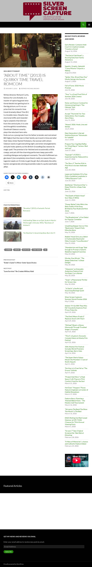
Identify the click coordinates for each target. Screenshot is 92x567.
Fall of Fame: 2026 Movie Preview (16, 519)
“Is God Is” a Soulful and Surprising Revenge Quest (74, 289)
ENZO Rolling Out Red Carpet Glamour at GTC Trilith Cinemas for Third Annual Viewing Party (76, 421)
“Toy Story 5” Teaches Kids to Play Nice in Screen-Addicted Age (76, 165)
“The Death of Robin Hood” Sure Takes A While (75, 197)
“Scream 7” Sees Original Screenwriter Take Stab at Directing (74, 433)
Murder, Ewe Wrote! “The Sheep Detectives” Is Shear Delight (74, 260)
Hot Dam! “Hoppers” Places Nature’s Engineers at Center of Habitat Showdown (76, 390)
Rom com (26, 249)
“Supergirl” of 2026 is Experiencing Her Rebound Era (76, 156)
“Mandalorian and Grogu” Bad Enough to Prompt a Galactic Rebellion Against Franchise (76, 249)
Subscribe (8, 552)
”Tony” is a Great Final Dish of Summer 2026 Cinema (76, 95)
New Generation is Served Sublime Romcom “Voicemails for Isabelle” (76, 135)
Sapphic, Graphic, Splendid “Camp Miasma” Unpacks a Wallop (75, 68)
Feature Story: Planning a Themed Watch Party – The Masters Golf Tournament (75, 400)
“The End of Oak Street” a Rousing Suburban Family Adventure (74, 57)
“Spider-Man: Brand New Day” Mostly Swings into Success (76, 78)
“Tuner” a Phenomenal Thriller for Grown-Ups (76, 281)
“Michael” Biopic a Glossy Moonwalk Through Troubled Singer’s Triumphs (76, 327)
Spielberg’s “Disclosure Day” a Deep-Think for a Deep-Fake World (76, 187)
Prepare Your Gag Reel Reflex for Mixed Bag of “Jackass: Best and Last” (76, 146)
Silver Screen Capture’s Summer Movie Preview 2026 (76, 298)
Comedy (8, 249)
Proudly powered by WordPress (14, 564)
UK (45, 249)
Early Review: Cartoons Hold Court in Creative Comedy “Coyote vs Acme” (75, 47)
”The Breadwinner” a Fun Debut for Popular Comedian (76, 218)
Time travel (37, 249)
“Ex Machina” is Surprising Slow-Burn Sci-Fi (39, 233)
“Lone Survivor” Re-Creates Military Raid (19, 270)
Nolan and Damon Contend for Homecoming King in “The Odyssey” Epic (76, 105)
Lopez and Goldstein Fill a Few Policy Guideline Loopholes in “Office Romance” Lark (76, 176)
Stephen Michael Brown (30, 88)
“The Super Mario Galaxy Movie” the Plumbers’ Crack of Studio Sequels (76, 359)
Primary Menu (89, 25)
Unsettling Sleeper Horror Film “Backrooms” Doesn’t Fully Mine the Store (76, 228)
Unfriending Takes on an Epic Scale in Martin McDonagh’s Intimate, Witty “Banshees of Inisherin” (39, 222)
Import (17, 249)
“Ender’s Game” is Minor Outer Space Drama (20, 261)
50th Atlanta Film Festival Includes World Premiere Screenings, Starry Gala (74, 349)
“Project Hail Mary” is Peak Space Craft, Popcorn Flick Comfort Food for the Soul (75, 379)
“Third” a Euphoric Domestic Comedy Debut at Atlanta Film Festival (76, 338)
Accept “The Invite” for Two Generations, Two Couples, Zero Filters (75, 116)
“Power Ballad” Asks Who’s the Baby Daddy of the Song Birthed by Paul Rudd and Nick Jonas (76, 207)
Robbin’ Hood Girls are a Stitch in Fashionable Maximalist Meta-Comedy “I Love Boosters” (76, 239)
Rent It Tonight (14, 71)
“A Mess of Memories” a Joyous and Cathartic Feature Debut (76, 443)
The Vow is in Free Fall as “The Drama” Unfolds (76, 369)
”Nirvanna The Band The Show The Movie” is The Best (76, 410)
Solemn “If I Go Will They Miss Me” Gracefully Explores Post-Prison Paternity (76, 308)
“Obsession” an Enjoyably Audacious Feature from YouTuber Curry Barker (74, 271)
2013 (5, 71)
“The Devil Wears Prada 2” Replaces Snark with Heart (74, 317)
